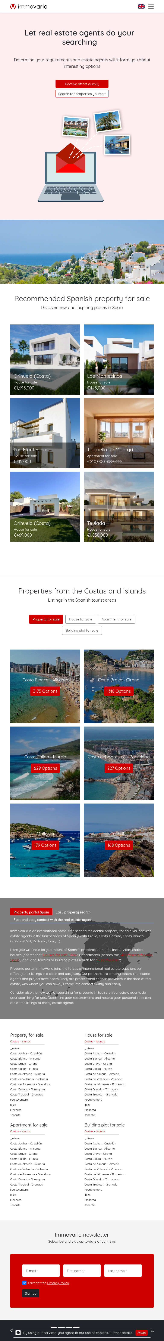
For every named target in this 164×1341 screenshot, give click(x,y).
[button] (142, 6)
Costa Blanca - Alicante (25, 1058)
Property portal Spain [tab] (31, 912)
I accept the (48, 1283)
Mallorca (16, 1110)
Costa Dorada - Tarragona (27, 1089)
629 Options (45, 768)
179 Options (45, 845)
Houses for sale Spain (60, 955)
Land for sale (108, 960)
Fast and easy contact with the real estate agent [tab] (52, 920)
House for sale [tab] (80, 619)
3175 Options (45, 691)
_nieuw (15, 1048)
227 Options (118, 768)
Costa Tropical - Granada (26, 1094)
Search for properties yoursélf (82, 94)
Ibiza (13, 1104)
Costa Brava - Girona (24, 1063)
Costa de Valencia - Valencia (29, 1079)
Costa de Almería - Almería (27, 1074)
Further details (121, 1333)
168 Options (119, 845)
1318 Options (119, 691)
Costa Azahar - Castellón (26, 1053)
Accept (142, 1332)
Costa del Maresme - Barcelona (30, 1084)
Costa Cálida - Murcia (24, 1068)
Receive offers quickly (82, 84)
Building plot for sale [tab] (82, 630)
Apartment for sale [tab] (117, 619)
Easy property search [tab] (73, 912)
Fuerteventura (19, 1099)
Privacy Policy (58, 1283)
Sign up (31, 1293)
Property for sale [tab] (46, 619)
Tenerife (15, 1115)
